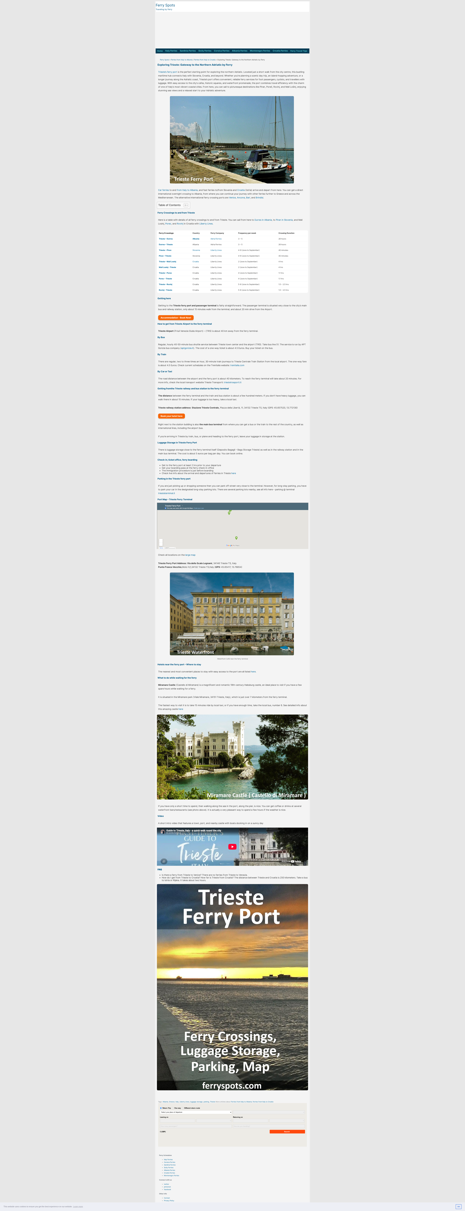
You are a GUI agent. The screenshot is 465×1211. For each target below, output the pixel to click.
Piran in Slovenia (284, 220)
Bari (248, 197)
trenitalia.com (237, 365)
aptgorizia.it (187, 348)
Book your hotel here (171, 416)
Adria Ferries (216, 239)
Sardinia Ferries (188, 50)
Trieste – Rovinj (165, 284)
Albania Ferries (239, 50)
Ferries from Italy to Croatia (205, 60)
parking (206, 1102)
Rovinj (180, 223)
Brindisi (259, 197)
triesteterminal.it (166, 493)
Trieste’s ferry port (167, 72)
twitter (166, 1184)
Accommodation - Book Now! (176, 317)
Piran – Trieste (165, 256)
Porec (168, 223)
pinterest (167, 1187)
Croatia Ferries (280, 50)
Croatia (241, 190)
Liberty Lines (206, 223)
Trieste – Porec (165, 273)
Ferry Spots (165, 5)
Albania (165, 1102)
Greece (172, 1102)
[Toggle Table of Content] (185, 205)
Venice (232, 197)
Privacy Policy (169, 1201)
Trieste (212, 1102)
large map (190, 555)
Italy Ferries (171, 50)
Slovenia (196, 250)
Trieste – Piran (165, 250)
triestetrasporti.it (232, 382)
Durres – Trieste (166, 244)
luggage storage (196, 1102)
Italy (177, 1102)
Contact (167, 1198)
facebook (167, 1189)
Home (160, 51)
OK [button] (458, 1207)
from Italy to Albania (187, 190)
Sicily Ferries (204, 50)
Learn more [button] (78, 1207)
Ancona (241, 197)
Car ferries (163, 190)
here (233, 473)
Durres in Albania (263, 220)
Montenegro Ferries (260, 50)
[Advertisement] (232, 30)
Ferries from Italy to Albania (182, 60)
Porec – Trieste (165, 278)
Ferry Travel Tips (298, 51)
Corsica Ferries (221, 50)
